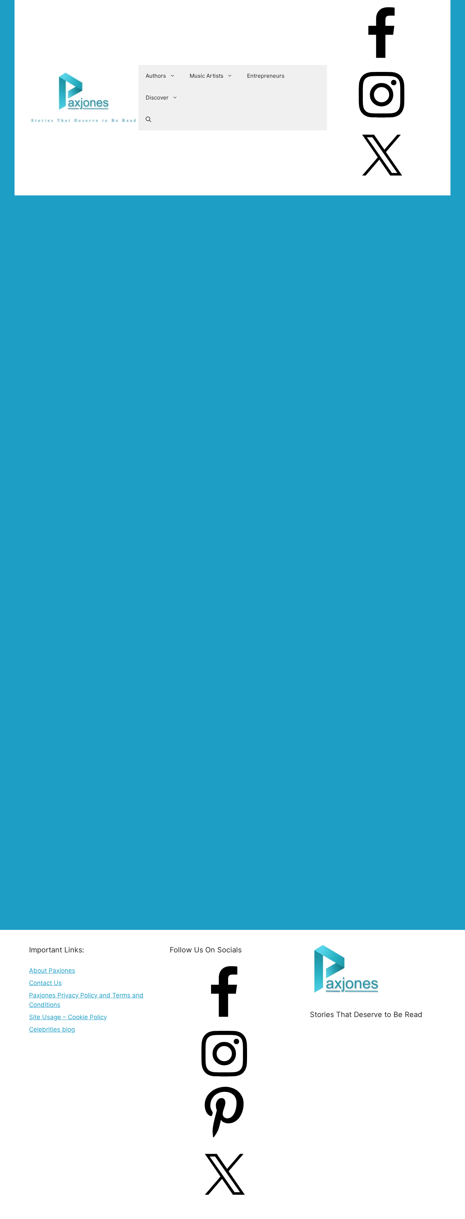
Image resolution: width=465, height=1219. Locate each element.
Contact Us (45, 983)
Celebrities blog (52, 1029)
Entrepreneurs (265, 75)
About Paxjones (52, 970)
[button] (148, 119)
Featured (47, 904)
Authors (156, 75)
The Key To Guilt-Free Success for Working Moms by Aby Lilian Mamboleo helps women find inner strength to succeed (156, 313)
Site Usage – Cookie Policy (68, 1017)
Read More (160, 884)
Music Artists (206, 75)
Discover (157, 97)
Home (37, 221)
